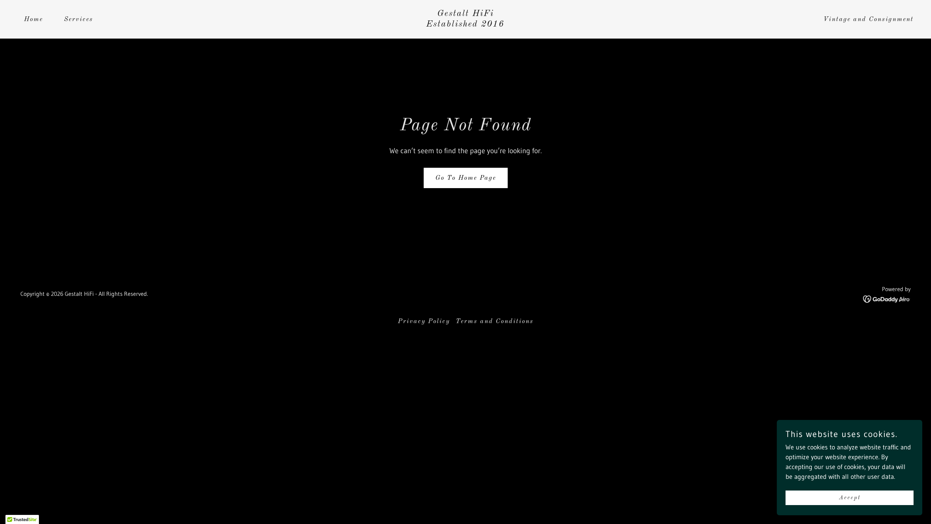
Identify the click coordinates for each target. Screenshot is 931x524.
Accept (849, 498)
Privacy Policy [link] (424, 321)
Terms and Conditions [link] (495, 321)
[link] (465, 24)
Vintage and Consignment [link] (868, 19)
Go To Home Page (465, 178)
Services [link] (78, 19)
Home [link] (33, 19)
